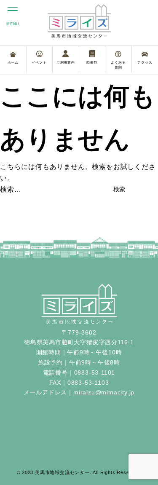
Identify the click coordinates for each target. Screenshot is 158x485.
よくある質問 (118, 65)
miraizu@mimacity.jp (103, 392)
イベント (39, 62)
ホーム (13, 62)
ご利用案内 (65, 62)
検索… (10, 189)
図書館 (91, 62)
